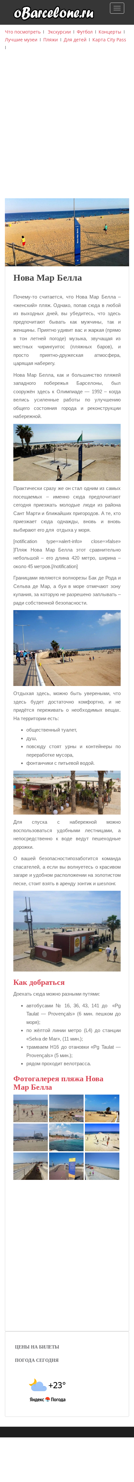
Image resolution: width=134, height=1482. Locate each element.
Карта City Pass (109, 39)
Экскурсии (59, 32)
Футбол (85, 32)
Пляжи (50, 39)
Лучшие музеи (21, 39)
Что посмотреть (23, 32)
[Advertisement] (67, 128)
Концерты (110, 32)
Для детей (75, 39)
